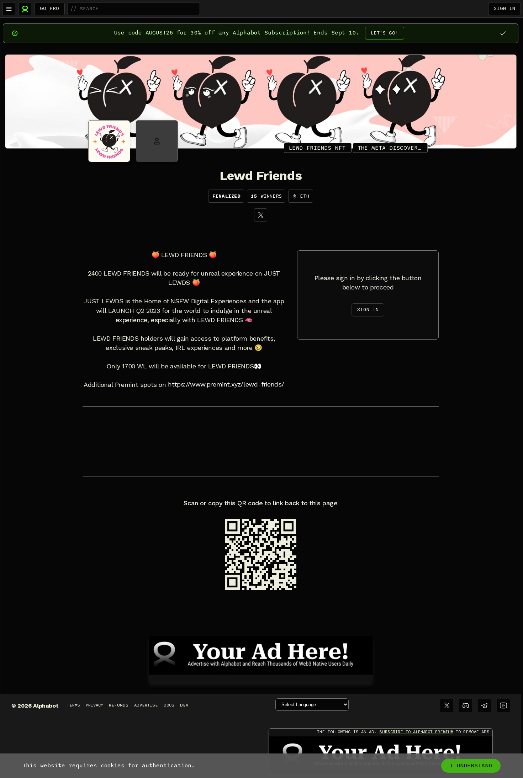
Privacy (94, 705)
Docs (169, 705)
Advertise (146, 705)
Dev (184, 705)
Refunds (118, 705)
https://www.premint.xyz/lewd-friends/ (226, 384)
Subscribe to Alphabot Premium (416, 731)
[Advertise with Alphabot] (261, 654)
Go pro (49, 8)
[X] (260, 215)
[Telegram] (484, 705)
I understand (471, 765)
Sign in (504, 8)
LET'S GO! (384, 33)
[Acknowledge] (502, 33)
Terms (73, 705)
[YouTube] (503, 705)
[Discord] (465, 705)
